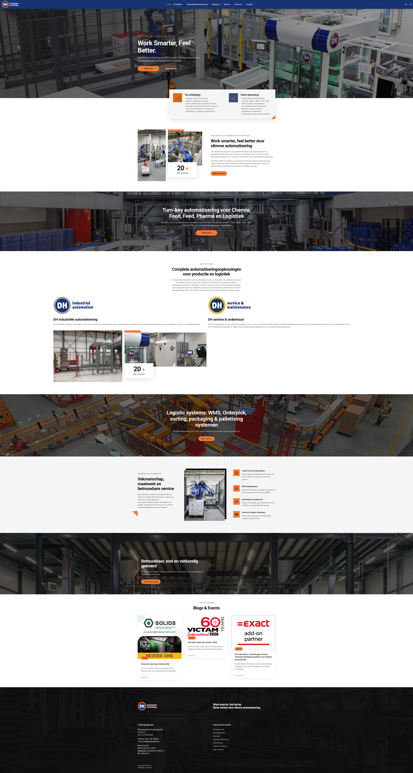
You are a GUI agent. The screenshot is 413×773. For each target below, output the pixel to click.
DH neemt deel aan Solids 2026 (155, 664)
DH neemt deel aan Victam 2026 (202, 642)
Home (169, 4)
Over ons (238, 4)
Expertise (215, 4)
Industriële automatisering (197, 4)
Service (227, 4)
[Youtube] (410, 4)
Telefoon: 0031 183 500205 (148, 739)
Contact (249, 4)
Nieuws (145, 658)
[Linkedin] (406, 4)
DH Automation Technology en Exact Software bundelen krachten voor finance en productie (253, 657)
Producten (178, 4)
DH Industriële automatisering (75, 319)
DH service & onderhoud (226, 319)
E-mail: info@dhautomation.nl (148, 741)
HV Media (149, 767)
